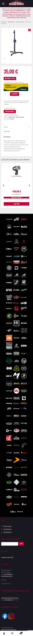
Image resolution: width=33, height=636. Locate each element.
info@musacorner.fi (7, 576)
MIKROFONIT (11, 21)
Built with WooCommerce (8, 629)
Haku (12, 633)
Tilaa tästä (14, 94)
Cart (19, 632)
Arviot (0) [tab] (6, 131)
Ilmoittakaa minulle (9, 111)
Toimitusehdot (7, 529)
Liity (21, 543)
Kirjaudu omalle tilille (7, 557)
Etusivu (5, 21)
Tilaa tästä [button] (16, 204)
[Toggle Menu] (3, 3)
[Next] (29, 185)
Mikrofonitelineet (20, 21)
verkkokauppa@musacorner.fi (10, 598)
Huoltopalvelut (7, 532)
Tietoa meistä (7, 526)
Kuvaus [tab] (6, 127)
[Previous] (3, 185)
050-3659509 (8, 574)
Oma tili (4, 633)
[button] (29, 30)
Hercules (12, 119)
